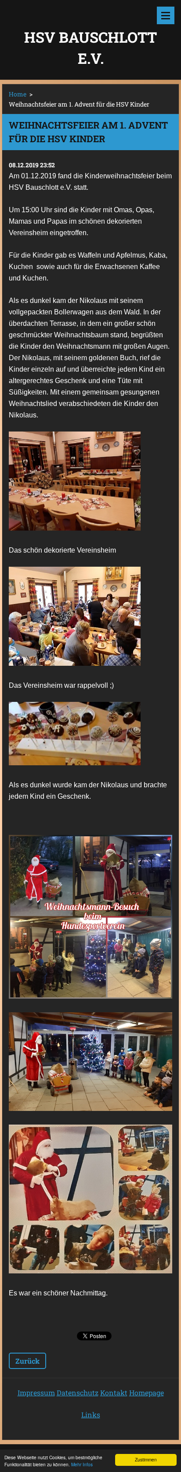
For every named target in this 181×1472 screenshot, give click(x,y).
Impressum (36, 1392)
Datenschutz (77, 1392)
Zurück (27, 1360)
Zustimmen (146, 1459)
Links (90, 1414)
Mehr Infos (82, 1464)
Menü (165, 15)
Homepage (146, 1392)
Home (17, 94)
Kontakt (113, 1392)
